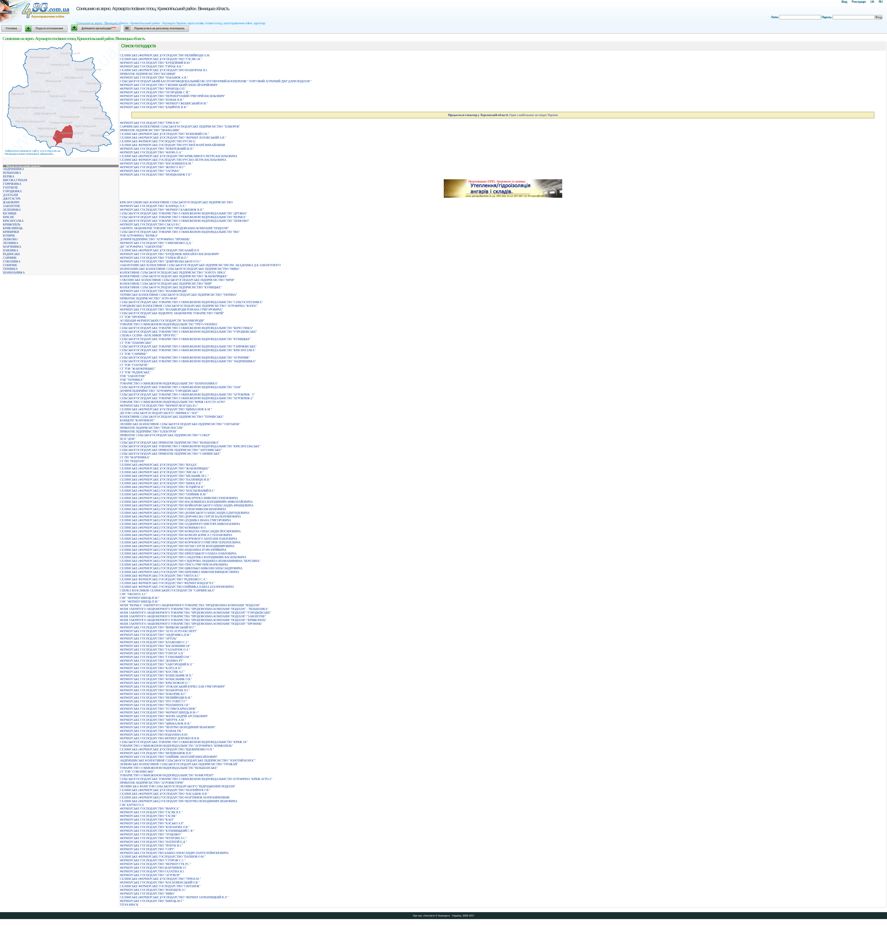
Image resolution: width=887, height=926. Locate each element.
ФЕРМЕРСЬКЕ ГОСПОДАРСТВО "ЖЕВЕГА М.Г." (152, 167)
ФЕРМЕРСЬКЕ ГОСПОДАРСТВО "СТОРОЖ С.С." (153, 860)
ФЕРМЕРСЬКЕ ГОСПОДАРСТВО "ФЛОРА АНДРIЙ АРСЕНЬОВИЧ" (164, 716)
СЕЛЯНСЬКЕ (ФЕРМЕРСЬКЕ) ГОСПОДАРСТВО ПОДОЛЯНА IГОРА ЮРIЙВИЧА (173, 549)
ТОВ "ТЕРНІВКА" (131, 379)
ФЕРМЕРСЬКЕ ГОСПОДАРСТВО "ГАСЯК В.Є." (151, 812)
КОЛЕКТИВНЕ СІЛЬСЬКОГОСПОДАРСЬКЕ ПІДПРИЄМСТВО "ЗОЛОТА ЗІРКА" (173, 272)
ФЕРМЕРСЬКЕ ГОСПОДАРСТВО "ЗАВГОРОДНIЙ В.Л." (157, 664)
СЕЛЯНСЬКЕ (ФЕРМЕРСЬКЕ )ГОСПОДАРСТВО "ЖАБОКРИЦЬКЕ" (164, 468)
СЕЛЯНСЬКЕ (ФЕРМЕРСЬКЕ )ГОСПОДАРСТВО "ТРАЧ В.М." (160, 878)
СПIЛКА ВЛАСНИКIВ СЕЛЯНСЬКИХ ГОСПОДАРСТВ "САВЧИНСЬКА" (167, 590)
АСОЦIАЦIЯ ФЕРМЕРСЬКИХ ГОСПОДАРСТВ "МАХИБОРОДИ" (162, 320)
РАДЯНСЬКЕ (11, 254)
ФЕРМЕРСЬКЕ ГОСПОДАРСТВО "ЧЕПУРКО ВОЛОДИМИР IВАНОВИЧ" (168, 727)
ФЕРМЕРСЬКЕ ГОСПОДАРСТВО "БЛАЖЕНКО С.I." (154, 642)
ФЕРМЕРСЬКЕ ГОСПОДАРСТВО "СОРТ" (147, 849)
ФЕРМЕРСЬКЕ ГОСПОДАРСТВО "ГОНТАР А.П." (152, 653)
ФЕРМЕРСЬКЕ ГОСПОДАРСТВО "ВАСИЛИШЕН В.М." (156, 163)
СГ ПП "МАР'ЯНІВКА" (135, 457)
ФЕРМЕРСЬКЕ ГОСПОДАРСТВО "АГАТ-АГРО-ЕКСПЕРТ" (158, 631)
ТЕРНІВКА (10, 269)
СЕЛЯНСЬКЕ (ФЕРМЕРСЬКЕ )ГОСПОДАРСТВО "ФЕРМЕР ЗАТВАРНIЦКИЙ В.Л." (174, 897)
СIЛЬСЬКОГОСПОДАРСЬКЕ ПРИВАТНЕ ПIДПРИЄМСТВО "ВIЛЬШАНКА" (169, 442)
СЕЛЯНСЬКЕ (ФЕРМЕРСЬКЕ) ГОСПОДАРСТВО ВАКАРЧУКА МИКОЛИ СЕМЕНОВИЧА (179, 498)
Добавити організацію (99, 28)
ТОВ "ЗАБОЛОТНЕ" (133, 376)
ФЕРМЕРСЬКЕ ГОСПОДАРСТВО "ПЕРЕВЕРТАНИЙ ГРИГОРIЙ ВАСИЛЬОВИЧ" (172, 96)
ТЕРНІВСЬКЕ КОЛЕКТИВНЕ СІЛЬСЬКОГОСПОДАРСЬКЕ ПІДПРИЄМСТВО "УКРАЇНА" (178, 294)
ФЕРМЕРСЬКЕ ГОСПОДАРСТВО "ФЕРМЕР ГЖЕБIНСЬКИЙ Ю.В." (164, 103)
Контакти (429, 915)
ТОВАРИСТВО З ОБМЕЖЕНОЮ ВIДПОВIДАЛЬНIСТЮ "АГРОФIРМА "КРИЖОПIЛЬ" (176, 745)
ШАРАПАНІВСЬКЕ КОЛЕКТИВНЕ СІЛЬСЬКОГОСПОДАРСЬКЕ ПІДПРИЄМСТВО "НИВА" (180, 269)
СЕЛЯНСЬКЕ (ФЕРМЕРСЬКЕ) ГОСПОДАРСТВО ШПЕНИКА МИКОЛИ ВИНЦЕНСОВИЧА (179, 572)
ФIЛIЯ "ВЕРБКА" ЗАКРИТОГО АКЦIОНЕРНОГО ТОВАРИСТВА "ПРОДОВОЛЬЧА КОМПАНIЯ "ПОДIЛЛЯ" (190, 605)
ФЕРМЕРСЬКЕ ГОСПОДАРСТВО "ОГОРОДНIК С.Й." (155, 92)
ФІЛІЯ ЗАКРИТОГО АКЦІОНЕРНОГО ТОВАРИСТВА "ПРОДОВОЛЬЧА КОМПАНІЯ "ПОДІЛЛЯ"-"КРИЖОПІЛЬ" (193, 620)
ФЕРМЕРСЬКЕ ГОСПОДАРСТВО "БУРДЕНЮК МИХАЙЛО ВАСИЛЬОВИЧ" (169, 254)
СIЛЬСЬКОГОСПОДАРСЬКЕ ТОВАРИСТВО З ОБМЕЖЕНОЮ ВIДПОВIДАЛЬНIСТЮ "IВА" (180, 232)
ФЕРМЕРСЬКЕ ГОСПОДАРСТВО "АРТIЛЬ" (148, 638)
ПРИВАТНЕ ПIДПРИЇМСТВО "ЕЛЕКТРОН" (148, 431)
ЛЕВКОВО (10, 239)
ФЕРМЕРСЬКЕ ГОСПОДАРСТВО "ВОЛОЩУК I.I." (153, 890)
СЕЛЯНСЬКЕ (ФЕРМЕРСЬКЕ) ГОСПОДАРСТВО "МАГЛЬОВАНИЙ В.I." (167, 490)
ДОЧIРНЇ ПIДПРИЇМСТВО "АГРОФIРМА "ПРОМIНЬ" (155, 239)
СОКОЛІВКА (11, 261)
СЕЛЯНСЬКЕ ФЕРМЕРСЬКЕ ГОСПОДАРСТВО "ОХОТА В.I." (160, 575)
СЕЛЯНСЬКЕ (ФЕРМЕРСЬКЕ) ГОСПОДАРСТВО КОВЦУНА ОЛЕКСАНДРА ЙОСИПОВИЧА (180, 531)
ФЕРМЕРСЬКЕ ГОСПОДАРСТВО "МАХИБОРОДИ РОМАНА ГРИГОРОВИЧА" (171, 309)
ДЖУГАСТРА (12, 198)
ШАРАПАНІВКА (14, 272)
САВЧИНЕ (10, 257)
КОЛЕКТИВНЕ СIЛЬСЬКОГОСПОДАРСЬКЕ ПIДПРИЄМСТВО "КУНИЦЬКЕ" (171, 287)
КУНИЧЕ (9, 235)
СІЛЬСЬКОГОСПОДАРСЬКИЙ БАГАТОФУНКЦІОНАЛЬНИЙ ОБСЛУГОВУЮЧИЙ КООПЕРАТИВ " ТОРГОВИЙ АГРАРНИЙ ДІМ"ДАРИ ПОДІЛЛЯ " (216, 81)
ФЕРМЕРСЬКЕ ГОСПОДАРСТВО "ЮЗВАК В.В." (152, 99)
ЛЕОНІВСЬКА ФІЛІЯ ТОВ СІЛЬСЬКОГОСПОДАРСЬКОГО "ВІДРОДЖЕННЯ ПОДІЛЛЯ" (178, 786)
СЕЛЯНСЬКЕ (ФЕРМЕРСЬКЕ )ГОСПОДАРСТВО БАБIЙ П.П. (160, 250)
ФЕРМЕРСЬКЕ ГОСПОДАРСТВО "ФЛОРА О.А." (151, 152)
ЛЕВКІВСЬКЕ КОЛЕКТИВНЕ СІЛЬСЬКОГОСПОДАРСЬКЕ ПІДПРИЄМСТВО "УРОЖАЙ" (179, 764)
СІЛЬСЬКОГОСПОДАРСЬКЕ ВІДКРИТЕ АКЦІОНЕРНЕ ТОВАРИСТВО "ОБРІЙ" (172, 313)
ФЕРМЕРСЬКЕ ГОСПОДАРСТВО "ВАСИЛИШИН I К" (155, 646)
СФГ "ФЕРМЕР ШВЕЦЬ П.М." (139, 601)
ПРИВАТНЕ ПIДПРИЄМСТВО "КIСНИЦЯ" (148, 74)
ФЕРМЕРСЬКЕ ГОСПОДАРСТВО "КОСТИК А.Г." (152, 671)
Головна (11, 28)
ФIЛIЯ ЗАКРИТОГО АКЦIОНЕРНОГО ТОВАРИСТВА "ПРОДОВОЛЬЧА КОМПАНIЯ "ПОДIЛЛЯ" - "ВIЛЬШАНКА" (194, 609)
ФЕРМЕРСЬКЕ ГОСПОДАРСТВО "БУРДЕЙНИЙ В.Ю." (155, 62)
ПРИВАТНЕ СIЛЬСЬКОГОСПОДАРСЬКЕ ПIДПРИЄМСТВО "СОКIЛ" (165, 435)
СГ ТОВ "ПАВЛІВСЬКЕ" (136, 342)
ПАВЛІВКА (10, 250)
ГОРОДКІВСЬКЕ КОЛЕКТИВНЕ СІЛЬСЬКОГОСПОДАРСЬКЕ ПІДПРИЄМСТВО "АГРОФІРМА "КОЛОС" (189, 306)
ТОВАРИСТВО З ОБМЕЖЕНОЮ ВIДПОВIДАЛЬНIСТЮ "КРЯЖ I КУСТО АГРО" (172, 402)
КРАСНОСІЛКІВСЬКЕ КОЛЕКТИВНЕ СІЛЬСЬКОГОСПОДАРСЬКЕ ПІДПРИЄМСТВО (176, 202)
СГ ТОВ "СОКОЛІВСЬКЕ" (137, 771)
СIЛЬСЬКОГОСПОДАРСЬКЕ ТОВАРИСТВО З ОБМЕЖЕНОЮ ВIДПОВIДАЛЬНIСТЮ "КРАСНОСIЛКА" (187, 350)
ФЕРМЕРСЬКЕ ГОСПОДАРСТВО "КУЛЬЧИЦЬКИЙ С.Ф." (157, 830)
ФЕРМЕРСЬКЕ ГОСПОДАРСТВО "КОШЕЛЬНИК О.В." (156, 679)
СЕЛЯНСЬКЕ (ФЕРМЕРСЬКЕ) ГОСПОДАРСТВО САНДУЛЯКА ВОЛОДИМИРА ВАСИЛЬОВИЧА (183, 557)
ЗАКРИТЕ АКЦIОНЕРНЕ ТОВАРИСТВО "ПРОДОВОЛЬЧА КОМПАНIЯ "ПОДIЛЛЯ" (174, 228)
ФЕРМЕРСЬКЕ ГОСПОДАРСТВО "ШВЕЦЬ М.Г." (152, 901)
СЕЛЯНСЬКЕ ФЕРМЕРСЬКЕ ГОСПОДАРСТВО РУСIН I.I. (158, 141)
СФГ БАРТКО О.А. (132, 805)
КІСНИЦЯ (9, 213)
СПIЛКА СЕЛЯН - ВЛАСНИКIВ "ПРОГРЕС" (149, 335)
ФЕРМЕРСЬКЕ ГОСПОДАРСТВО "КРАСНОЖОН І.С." (155, 683)
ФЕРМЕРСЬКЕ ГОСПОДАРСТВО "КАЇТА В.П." (151, 668)
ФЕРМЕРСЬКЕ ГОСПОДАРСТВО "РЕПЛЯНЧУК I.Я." (155, 705)
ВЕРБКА (8, 176)
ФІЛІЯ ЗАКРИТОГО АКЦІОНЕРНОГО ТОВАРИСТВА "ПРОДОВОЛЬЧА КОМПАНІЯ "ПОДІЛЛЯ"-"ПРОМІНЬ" (191, 623)
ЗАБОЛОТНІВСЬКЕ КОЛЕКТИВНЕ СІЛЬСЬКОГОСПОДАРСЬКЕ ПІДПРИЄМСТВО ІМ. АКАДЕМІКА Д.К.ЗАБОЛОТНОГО (200, 265)
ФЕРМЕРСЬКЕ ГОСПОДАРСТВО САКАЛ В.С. (150, 224)
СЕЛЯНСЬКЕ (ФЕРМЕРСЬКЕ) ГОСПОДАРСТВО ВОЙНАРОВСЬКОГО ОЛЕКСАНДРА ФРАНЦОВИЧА (186, 505)
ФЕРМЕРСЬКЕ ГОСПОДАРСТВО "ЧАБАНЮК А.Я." (154, 77)
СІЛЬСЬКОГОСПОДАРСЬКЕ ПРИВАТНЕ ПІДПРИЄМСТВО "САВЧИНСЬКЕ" (170, 453)
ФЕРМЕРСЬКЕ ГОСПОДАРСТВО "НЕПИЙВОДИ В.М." (156, 697)
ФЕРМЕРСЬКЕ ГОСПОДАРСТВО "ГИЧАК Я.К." (151, 66)
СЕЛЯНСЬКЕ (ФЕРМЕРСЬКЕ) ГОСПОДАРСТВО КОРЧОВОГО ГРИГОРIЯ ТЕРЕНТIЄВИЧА (180, 542)
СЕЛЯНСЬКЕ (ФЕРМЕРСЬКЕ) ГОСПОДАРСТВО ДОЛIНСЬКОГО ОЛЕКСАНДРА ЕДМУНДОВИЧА (184, 513)
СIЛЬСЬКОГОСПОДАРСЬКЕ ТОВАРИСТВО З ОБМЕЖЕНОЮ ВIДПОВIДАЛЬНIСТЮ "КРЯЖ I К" (184, 742)
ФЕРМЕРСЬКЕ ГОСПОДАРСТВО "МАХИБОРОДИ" (153, 291)
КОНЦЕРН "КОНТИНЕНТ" (137, 420)
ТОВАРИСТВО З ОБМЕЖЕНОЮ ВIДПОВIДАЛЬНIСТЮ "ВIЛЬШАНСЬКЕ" (169, 768)
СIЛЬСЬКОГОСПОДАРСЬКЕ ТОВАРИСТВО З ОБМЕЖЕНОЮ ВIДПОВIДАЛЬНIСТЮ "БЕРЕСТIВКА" (186, 328)
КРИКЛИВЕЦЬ (13, 228)
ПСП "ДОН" (127, 439)
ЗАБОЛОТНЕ (11, 206)
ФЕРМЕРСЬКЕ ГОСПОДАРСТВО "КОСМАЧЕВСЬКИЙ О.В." (160, 882)
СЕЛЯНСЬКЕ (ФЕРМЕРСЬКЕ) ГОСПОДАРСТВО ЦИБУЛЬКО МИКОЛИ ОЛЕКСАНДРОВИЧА (181, 568)
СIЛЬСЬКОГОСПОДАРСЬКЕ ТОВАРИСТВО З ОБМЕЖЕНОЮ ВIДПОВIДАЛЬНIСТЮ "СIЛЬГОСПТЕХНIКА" (191, 302)
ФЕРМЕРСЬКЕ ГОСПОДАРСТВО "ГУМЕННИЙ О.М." (155, 657)
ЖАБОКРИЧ (11, 202)
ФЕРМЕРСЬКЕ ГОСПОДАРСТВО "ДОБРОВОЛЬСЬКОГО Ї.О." (160, 261)
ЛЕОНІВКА (10, 243)
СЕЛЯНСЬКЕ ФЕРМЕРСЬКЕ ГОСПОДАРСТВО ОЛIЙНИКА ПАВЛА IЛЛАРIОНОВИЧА (177, 586)
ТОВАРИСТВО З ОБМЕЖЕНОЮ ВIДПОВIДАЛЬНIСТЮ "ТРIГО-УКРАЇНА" (169, 324)
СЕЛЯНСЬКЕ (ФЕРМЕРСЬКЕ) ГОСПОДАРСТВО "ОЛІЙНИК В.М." (163, 494)
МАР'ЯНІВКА (12, 246)
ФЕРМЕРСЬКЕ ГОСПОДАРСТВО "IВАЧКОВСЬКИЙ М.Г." (158, 627)
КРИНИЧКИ (11, 232)
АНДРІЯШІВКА (13, 169)
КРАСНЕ (8, 217)
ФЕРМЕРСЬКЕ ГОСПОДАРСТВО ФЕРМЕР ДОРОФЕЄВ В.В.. (160, 738)
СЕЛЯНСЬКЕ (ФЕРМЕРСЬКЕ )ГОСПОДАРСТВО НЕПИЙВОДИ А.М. (165, 55)
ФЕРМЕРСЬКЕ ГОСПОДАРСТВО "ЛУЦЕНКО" (150, 834)
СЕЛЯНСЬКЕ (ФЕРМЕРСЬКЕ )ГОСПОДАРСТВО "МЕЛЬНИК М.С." (164, 476)
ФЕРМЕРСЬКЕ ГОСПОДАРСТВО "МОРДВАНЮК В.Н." (156, 753)
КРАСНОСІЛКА (13, 220)
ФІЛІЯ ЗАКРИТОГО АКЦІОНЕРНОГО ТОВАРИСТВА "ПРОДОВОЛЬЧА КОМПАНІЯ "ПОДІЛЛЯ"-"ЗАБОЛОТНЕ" (193, 616)
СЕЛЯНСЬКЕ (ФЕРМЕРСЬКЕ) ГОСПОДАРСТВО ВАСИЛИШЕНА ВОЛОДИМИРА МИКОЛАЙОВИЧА (186, 501)
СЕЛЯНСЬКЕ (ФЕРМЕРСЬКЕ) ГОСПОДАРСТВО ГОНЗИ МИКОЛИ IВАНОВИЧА (173, 509)
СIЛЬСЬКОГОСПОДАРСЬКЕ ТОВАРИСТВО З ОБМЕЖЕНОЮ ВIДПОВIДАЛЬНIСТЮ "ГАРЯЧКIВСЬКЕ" (188, 346)
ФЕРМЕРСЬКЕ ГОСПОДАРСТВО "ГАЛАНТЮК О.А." (155, 649)
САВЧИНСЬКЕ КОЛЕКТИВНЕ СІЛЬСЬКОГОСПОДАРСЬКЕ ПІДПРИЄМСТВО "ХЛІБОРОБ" (180, 126)
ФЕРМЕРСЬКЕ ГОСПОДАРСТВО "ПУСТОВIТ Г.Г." (153, 701)
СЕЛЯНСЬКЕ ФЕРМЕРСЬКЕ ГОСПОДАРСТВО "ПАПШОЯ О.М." (163, 856)
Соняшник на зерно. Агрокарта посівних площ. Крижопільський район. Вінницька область (152, 8)
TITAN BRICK (129, 904)
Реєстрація (859, 1)
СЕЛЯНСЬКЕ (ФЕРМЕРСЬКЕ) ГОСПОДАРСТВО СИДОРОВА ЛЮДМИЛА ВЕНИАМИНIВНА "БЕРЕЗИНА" (190, 561)
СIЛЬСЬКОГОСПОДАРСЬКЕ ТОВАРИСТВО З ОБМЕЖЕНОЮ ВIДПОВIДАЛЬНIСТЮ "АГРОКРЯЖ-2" (186, 398)
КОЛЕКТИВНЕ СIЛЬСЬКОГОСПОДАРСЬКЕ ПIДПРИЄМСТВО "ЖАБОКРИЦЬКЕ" (174, 276)
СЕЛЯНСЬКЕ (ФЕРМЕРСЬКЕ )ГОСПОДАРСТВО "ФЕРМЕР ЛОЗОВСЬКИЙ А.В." (173, 137)
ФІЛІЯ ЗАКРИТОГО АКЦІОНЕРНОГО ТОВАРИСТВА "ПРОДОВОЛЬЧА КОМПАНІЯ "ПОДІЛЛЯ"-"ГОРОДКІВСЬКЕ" (195, 612)
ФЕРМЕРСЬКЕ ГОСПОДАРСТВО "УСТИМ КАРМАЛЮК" (158, 708)
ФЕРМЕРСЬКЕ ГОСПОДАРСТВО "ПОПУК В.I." (151, 845)
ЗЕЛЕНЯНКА (12, 209)
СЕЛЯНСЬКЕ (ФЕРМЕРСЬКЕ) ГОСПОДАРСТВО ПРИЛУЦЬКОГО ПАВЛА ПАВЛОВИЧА (178, 553)
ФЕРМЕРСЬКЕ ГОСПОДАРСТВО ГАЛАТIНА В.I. (152, 871)
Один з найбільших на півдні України (503, 115)
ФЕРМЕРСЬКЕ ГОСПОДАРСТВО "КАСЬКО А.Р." (152, 823)
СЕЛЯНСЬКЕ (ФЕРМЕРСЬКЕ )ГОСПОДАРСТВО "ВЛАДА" (158, 464)
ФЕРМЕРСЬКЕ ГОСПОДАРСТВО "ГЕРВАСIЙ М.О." (154, 257)
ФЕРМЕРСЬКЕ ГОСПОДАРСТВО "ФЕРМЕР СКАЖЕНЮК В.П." (162, 209)
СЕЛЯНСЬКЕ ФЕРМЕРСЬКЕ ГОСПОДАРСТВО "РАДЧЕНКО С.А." (163, 579)
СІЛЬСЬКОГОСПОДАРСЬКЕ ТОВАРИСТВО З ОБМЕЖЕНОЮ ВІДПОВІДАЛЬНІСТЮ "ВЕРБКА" (183, 217)
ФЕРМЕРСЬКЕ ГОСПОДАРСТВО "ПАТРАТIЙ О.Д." (153, 842)
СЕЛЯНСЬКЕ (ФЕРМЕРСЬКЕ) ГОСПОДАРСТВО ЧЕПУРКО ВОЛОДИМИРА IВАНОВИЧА (178, 801)
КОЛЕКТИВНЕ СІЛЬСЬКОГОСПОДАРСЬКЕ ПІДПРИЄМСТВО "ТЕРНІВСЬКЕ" (172, 416)
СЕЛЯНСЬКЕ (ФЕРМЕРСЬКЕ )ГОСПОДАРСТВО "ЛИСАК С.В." (162, 472)
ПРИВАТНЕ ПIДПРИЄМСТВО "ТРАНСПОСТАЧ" (151, 427)
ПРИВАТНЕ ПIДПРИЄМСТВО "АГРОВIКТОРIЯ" (152, 782)
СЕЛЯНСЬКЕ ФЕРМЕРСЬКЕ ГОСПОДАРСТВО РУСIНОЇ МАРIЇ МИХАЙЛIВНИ (172, 145)
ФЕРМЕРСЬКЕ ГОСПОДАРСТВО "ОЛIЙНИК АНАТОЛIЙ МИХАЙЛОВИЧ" (169, 756)
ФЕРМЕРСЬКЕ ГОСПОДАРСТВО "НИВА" (147, 893)
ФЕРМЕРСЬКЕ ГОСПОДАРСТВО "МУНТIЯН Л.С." (153, 838)
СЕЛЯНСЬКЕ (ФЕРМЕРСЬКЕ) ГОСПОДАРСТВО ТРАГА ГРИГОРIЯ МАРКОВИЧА (174, 564)
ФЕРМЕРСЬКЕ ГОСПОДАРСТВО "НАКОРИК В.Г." (153, 694)
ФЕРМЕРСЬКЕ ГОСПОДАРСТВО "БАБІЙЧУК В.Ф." (154, 107)
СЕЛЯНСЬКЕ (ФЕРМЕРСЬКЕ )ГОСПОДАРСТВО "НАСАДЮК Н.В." (164, 793)
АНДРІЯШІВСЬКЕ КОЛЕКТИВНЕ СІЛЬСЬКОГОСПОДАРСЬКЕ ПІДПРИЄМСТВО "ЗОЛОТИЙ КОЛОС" (187, 760)
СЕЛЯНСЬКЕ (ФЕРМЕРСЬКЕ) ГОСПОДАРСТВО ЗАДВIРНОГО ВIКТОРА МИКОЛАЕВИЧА (180, 524)
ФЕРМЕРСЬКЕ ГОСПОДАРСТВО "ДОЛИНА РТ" (151, 660)
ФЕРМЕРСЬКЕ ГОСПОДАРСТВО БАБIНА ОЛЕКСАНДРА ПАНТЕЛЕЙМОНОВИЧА (174, 853)
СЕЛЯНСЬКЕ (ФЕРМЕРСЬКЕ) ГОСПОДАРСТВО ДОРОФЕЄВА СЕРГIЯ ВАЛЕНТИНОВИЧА (180, 516)
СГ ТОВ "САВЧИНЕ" (133, 354)
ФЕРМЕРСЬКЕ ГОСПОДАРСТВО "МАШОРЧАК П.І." (155, 690)
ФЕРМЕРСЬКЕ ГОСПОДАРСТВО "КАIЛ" (147, 819)
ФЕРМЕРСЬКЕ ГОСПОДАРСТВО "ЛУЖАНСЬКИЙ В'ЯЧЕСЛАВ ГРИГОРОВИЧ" (172, 686)
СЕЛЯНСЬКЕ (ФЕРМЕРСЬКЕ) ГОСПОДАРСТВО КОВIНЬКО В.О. (163, 527)
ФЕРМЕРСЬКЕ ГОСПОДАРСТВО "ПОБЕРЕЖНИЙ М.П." (157, 148)
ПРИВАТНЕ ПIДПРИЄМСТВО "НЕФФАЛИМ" (150, 130)
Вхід (844, 1)
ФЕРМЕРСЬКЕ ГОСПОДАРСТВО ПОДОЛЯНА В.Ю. (154, 734)
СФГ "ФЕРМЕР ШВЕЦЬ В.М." (139, 598)
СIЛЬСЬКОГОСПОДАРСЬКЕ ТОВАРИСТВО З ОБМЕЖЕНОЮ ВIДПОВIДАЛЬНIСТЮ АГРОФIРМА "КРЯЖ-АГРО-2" (196, 779)
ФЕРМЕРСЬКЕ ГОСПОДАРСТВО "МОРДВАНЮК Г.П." (156, 174)
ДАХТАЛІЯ (10, 195)
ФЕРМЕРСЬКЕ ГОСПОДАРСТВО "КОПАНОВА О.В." (155, 827)
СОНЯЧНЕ (10, 265)
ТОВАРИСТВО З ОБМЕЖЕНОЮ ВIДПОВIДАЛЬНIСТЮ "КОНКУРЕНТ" (167, 775)
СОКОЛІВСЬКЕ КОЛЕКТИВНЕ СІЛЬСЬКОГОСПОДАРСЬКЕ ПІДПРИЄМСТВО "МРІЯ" (177, 280)
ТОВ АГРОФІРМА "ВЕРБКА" (139, 235)
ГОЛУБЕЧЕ (10, 187)
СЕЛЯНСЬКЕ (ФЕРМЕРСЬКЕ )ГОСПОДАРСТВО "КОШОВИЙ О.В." (164, 134)
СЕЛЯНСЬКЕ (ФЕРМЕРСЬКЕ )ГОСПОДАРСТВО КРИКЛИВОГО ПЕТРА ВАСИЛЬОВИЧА (178, 156)
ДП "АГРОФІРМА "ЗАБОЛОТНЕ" (141, 246)
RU (880, 1)
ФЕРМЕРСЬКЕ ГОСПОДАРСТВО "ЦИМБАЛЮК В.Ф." (155, 723)
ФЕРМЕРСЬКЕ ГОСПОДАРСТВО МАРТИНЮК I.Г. (153, 867)
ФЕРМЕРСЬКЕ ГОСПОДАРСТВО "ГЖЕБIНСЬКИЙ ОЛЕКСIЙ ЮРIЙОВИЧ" (169, 85)
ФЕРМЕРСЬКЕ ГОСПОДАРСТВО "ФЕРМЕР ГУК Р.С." (155, 864)
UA (872, 1)
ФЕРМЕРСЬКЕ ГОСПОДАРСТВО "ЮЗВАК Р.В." (151, 731)
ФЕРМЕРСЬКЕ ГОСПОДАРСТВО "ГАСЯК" (148, 816)
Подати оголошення (49, 28)
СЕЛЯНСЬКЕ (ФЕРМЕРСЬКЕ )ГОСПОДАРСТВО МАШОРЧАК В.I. (164, 70)
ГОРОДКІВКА (12, 191)
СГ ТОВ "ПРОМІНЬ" (133, 317)
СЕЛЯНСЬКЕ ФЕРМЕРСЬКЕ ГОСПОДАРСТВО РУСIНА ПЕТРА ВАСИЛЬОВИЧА (173, 159)
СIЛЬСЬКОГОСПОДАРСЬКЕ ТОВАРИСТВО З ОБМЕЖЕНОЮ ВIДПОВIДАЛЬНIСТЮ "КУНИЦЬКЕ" (185, 339)
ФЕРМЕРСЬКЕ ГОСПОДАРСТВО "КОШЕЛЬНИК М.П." (156, 675)
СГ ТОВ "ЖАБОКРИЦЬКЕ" (137, 368)
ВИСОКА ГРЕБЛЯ (15, 180)
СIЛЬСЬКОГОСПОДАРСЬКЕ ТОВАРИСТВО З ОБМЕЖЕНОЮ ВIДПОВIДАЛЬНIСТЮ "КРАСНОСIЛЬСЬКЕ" (190, 446)
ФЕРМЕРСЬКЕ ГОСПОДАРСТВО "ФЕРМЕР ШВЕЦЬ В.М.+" (159, 712)
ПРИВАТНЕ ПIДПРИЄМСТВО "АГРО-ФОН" (149, 298)
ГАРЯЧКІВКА (12, 184)
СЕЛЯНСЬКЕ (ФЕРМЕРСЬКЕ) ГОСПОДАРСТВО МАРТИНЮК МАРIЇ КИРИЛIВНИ (174, 797)
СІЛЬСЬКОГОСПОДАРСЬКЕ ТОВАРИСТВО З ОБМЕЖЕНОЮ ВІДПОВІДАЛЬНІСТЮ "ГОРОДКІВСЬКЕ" (188, 331)
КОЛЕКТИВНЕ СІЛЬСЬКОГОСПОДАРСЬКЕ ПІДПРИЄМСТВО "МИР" (166, 283)
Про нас (417, 915)
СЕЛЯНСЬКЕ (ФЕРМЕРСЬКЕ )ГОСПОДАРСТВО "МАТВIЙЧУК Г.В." (165, 790)
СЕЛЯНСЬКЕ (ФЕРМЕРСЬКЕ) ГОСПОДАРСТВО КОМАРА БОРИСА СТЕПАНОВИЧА (176, 535)
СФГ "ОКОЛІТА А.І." (133, 594)
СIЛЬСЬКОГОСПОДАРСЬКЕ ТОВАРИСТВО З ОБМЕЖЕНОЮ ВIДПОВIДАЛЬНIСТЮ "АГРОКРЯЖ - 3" (187, 394)
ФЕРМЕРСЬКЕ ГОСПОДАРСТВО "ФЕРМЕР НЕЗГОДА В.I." (159, 405)
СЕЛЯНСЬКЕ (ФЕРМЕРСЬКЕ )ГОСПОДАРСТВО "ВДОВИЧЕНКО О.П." (167, 749)
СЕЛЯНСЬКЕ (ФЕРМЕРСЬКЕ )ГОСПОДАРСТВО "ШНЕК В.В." (161, 483)
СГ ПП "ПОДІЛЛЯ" (132, 461)
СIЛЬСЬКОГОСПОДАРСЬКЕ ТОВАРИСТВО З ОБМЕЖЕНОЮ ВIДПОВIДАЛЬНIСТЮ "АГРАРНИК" (185, 357)
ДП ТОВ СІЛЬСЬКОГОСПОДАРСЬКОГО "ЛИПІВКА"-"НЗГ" (159, 413)
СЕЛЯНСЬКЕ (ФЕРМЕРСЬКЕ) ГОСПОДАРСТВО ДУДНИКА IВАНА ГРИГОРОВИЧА (175, 520)
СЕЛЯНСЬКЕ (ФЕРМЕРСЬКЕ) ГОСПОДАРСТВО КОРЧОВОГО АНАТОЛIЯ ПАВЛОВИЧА (178, 538)
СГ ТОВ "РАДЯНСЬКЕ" (135, 372)
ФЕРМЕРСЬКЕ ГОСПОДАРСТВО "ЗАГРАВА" (150, 171)
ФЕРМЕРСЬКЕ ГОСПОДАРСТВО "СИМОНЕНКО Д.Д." (156, 243)
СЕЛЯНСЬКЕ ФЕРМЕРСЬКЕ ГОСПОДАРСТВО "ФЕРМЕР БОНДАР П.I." (167, 583)
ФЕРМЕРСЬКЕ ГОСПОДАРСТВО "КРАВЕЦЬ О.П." (153, 88)
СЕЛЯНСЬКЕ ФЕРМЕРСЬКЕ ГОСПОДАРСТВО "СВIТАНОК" (160, 886)
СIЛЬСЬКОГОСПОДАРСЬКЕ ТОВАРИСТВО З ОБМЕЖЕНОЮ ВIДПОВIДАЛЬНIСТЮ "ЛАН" (180, 387)
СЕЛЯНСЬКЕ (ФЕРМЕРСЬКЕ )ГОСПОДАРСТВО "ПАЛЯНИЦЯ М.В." (165, 479)
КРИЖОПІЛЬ (11, 224)
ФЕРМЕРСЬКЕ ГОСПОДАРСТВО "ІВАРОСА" (149, 808)
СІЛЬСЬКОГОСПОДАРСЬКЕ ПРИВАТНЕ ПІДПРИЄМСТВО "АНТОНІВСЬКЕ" (171, 450)
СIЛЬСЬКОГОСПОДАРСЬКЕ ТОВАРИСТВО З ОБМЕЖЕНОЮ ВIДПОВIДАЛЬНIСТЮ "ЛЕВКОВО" (184, 220)
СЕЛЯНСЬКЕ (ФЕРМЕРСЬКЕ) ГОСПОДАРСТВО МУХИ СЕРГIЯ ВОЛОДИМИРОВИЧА (177, 546)
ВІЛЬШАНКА (12, 172)
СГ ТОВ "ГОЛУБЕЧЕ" (134, 365)
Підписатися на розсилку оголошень (159, 28)
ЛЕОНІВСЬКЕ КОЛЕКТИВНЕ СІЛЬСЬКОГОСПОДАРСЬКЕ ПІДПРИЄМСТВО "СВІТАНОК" (180, 424)
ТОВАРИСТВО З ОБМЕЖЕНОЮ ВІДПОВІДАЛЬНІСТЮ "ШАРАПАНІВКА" (169, 383)
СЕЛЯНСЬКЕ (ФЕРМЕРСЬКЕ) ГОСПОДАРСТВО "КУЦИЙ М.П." (162, 487)
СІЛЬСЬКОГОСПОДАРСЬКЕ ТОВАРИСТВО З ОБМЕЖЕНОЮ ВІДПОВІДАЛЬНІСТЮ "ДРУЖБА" (183, 213)
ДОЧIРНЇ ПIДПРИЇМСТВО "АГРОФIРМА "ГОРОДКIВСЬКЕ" (159, 391)
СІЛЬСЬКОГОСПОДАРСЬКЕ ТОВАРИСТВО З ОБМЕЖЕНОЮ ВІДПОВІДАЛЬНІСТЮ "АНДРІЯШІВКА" (188, 361)
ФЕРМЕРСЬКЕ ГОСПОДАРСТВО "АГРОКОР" (150, 875)
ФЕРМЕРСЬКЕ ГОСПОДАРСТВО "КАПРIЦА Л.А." (153, 206)
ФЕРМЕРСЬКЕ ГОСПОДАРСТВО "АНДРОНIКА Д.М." (155, 635)
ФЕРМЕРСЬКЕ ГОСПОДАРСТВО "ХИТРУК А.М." (153, 720)
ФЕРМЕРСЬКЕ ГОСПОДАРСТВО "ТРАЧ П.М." (150, 123)
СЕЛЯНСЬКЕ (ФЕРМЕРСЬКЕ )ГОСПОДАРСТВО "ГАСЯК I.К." (161, 59)
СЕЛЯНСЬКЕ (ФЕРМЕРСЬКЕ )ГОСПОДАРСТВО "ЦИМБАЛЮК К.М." (166, 409)
